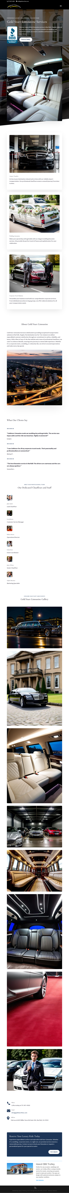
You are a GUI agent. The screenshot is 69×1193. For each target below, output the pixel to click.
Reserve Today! (25, 39)
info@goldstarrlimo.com (19, 1113)
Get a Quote (54, 1152)
